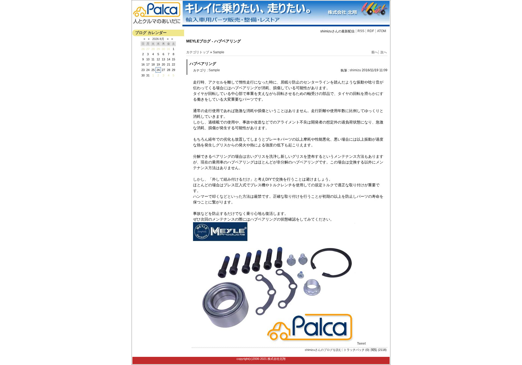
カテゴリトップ (197, 52)
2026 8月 (158, 39)
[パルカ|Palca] (261, 25)
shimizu (355, 70)
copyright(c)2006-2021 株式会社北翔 (261, 358)
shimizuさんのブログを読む (323, 349)
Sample (218, 52)
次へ (383, 52)
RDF (370, 31)
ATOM (381, 31)
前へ (374, 52)
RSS (361, 31)
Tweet (361, 343)
